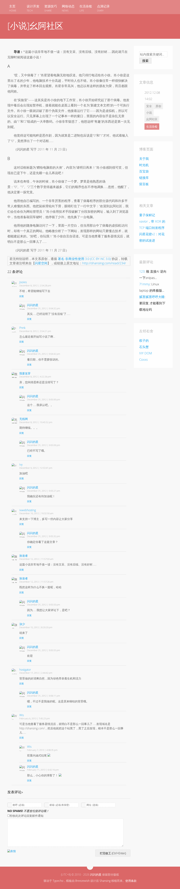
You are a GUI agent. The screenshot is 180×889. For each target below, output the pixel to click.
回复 (21, 296)
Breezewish (82, 881)
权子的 (144, 340)
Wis (21, 715)
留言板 (144, 184)
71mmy (144, 284)
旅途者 (23, 556)
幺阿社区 (152, 119)
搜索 (145, 61)
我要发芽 (25, 373)
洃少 (22, 624)
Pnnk (22, 328)
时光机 (144, 165)
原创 (158, 106)
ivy (20, 464)
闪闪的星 (32, 305)
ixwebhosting (27, 510)
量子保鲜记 (147, 215)
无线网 (23, 419)
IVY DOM (145, 353)
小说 (149, 113)
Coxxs (143, 359)
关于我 (144, 158)
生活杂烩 (152, 126)
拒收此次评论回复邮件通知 (26, 816)
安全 (149, 106)
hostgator (25, 670)
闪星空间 (41, 263)
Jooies (23, 282)
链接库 (144, 178)
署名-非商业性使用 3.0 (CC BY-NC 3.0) (84, 259)
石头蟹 (144, 347)
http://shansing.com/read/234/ (104, 263)
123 (141, 271)
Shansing (105, 881)
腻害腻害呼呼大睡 (152, 297)
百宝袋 (144, 171)
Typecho (58, 881)
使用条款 (131, 881)
